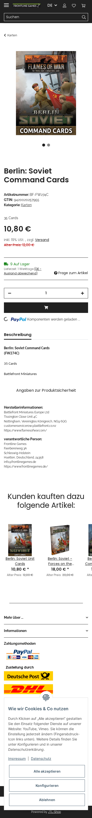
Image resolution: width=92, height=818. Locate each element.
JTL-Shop (54, 812)
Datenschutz (41, 758)
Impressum (17, 758)
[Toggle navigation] (6, 3)
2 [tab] (48, 145)
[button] (64, 5)
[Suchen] (84, 17)
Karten (26, 205)
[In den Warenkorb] (8, 48)
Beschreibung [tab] (17, 334)
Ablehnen (47, 800)
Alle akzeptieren (47, 771)
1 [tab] (43, 145)
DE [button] (50, 5)
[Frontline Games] (26, 5)
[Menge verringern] (9, 293)
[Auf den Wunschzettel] (77, 60)
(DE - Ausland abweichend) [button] (22, 271)
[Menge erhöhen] (82, 293)
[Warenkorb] (83, 5)
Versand (42, 239)
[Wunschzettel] (74, 5)
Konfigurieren (47, 785)
